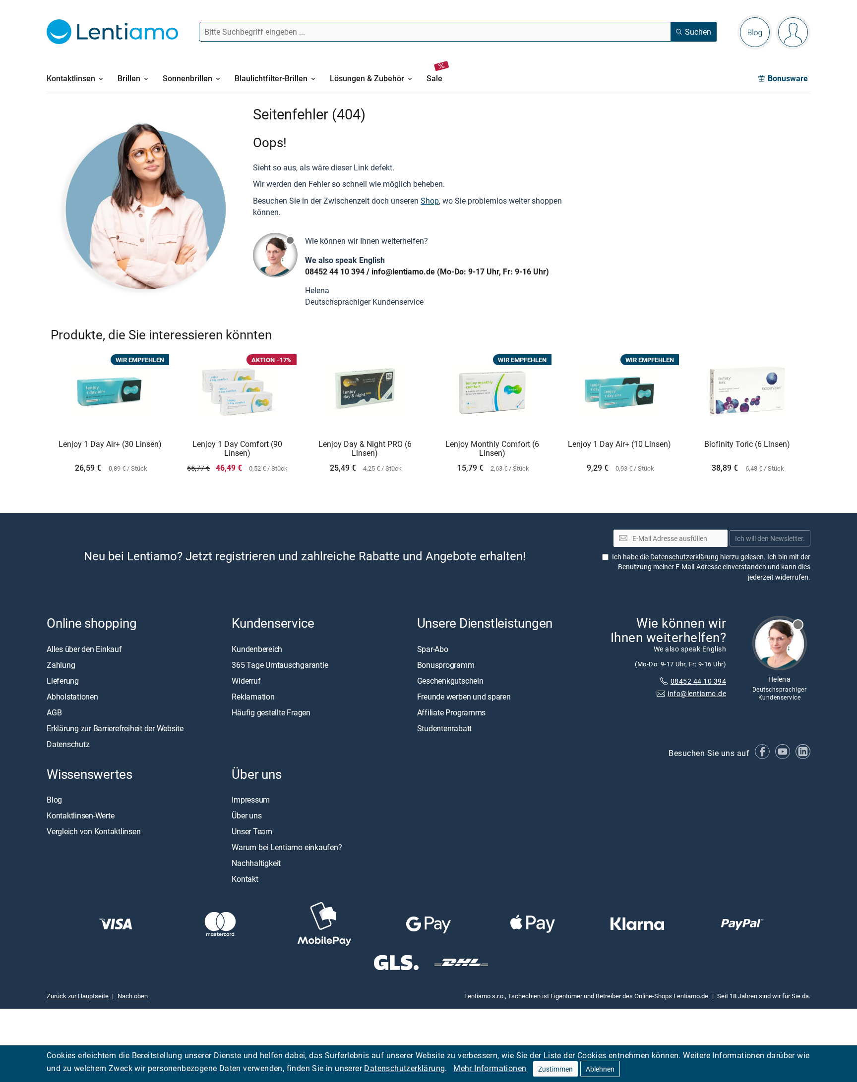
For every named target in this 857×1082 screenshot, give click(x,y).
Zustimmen (555, 1069)
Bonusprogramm (446, 664)
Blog (54, 799)
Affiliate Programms (451, 711)
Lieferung (63, 680)
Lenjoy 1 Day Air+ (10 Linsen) (619, 444)
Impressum (251, 799)
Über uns (246, 815)
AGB (54, 711)
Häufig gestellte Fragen (271, 711)
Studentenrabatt (444, 727)
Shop (430, 200)
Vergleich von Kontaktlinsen (94, 831)
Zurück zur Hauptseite (78, 995)
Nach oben (133, 995)
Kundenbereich (257, 648)
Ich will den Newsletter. (770, 538)
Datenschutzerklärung (404, 1068)
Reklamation (253, 696)
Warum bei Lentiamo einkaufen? (287, 847)
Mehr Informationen (489, 1068)
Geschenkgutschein (450, 680)
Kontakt (245, 878)
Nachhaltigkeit (256, 863)
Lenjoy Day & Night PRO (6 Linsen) (365, 448)
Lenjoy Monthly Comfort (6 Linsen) (492, 448)
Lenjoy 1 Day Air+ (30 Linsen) (110, 444)
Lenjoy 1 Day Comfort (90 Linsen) (237, 448)
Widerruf (246, 680)
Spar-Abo (432, 648)
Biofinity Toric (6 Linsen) (747, 444)
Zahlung (61, 664)
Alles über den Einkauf (84, 648)
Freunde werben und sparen (464, 696)
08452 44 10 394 (335, 271)
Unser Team (252, 831)
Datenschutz (68, 743)
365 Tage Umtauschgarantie (280, 664)
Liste (552, 1055)
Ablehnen (600, 1069)
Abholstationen (72, 696)
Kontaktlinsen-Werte (80, 815)
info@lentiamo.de (403, 271)
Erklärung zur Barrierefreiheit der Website (115, 727)
